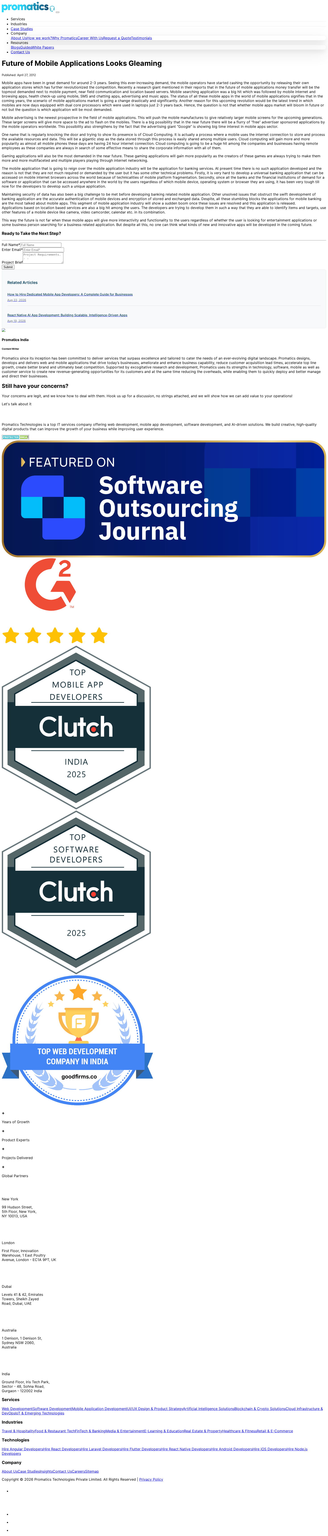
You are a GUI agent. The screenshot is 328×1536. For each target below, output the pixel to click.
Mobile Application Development (99, 1408)
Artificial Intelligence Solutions (208, 1408)
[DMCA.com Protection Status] (15, 438)
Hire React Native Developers (186, 1449)
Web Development (17, 1408)
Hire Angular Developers (22, 1449)
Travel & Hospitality (18, 1431)
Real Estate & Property (203, 1431)
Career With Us (90, 38)
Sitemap (92, 1471)
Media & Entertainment (125, 1431)
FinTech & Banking (90, 1431)
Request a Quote (117, 38)
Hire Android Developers (232, 1449)
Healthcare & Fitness (239, 1431)
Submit (8, 267)
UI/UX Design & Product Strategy (155, 1408)
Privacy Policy (151, 1479)
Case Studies (22, 29)
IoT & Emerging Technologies (39, 1413)
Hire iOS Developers (270, 1449)
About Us (19, 38)
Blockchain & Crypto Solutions (260, 1408)
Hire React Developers (62, 1449)
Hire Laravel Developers (101, 1449)
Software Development (52, 1408)
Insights (46, 1471)
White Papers (43, 47)
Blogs (15, 47)
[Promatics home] (25, 11)
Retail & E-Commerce (275, 1431)
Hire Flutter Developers (141, 1449)
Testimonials (141, 38)
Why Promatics (64, 38)
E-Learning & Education (164, 1431)
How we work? (39, 38)
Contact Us (20, 52)
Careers (78, 1471)
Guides (26, 47)
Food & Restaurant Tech (55, 1431)
